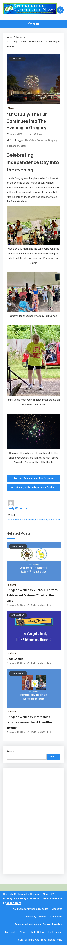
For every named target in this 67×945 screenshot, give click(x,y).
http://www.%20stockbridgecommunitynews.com (34, 519)
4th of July (30, 140)
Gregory (52, 140)
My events (10, 932)
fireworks (42, 140)
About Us (57, 908)
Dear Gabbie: (15, 659)
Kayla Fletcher (38, 605)
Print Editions (55, 932)
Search (10, 751)
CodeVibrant (13, 902)
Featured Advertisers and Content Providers (38, 924)
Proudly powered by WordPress (21, 898)
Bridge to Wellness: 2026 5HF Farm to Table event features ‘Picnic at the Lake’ (32, 595)
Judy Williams (35, 134)
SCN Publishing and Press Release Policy (40, 939)
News (11, 108)
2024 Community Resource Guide (30, 908)
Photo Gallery (37, 932)
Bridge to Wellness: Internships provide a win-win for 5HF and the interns (29, 722)
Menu (32, 23)
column (12, 584)
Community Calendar (35, 916)
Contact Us (56, 916)
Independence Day (16, 146)
